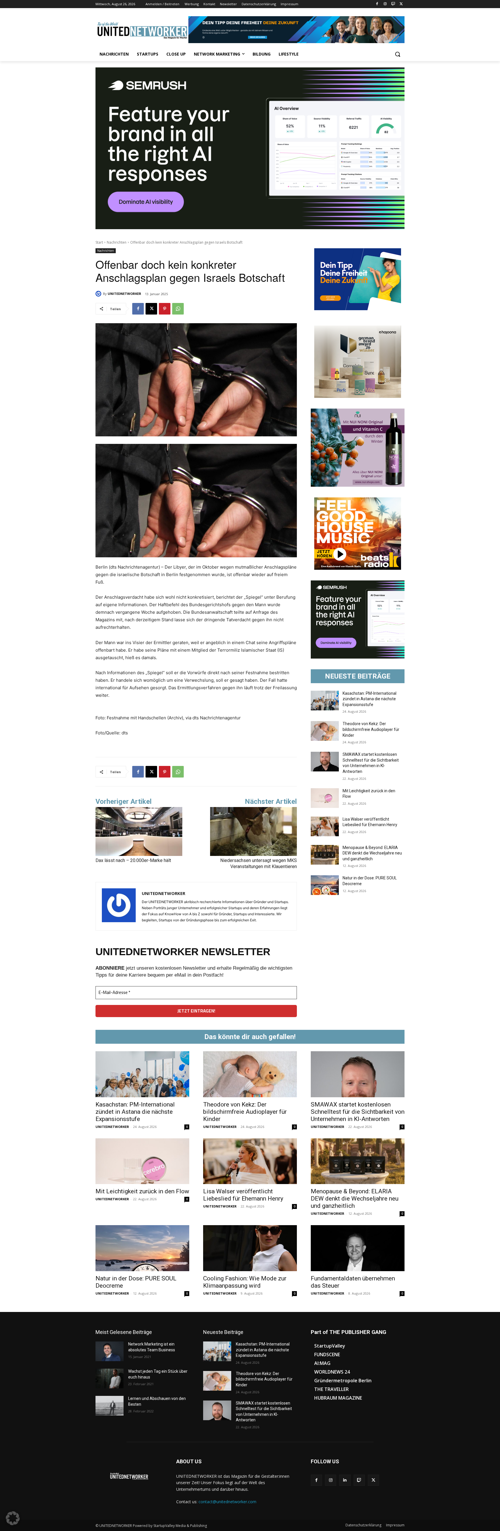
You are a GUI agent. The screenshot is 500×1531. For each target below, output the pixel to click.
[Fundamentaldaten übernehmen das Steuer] (358, 1248)
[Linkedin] (344, 1480)
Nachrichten (116, 242)
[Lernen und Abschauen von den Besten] (109, 1406)
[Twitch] (393, 4)
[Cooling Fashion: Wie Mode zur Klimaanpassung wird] (250, 1248)
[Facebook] (377, 4)
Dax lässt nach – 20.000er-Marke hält (133, 860)
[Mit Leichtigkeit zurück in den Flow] (325, 798)
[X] (401, 4)
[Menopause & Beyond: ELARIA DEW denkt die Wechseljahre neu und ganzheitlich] (325, 855)
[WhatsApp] (178, 309)
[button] (398, 54)
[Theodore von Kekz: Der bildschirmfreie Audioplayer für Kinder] (325, 731)
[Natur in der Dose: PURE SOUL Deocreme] (325, 885)
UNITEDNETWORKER (124, 293)
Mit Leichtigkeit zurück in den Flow (142, 1191)
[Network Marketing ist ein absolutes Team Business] (109, 1351)
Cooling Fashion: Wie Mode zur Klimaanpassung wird (244, 1282)
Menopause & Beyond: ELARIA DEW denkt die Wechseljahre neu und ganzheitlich (372, 853)
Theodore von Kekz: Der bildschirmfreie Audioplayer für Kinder (371, 729)
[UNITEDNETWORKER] (99, 294)
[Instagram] (385, 4)
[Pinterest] (164, 309)
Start (99, 242)
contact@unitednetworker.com (227, 1501)
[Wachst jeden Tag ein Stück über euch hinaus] (109, 1378)
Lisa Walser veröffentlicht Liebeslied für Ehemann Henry (243, 1195)
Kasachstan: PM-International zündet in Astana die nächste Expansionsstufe (369, 699)
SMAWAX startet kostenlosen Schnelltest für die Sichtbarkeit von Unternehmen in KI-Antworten (358, 1111)
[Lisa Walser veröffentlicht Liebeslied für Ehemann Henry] (325, 826)
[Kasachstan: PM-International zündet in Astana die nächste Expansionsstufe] (325, 700)
